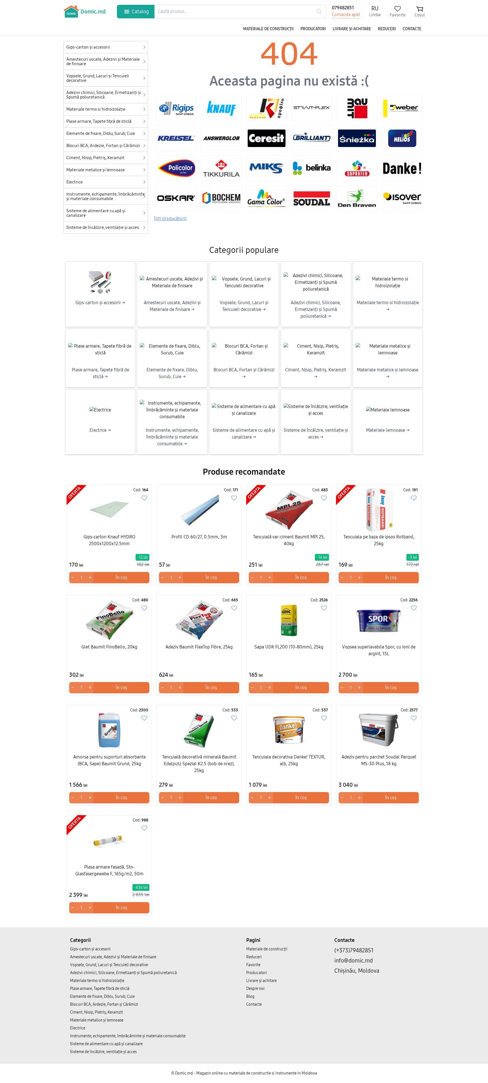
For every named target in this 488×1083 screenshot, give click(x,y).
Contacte (412, 29)
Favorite (253, 965)
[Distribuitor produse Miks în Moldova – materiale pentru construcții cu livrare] (267, 168)
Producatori (313, 29)
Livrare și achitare (352, 29)
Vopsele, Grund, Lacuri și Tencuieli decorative (97, 78)
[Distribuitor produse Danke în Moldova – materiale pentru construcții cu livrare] (402, 168)
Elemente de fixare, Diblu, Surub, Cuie (100, 133)
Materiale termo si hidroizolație (95, 109)
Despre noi (255, 988)
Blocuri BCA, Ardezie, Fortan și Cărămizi (103, 145)
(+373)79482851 (354, 950)
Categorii (80, 940)
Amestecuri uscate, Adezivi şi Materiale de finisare (103, 61)
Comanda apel (346, 14)
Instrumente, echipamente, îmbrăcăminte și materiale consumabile (105, 196)
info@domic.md (353, 960)
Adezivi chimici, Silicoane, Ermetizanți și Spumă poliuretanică (103, 95)
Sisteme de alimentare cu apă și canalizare (95, 213)
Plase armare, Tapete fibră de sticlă (99, 121)
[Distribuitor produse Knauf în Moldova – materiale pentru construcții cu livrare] (221, 108)
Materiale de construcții (268, 29)
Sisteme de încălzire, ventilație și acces (102, 227)
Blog (250, 996)
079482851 (343, 7)
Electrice (74, 182)
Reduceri (387, 29)
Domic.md (93, 11)
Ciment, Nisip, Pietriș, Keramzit (95, 157)
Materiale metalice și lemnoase (95, 169)
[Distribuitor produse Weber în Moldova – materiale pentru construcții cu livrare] (402, 108)
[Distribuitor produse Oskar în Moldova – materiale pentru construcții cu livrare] (176, 198)
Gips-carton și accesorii (88, 47)
